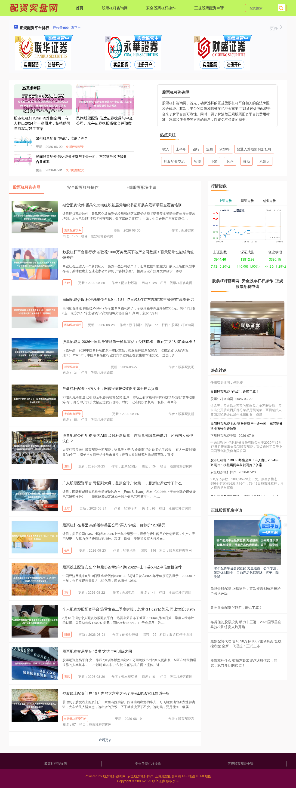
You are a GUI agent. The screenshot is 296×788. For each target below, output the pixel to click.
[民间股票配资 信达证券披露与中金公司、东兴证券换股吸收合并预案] (105, 103)
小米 (213, 161)
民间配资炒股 (72, 325)
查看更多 (105, 739)
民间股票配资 (75, 170)
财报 (67, 634)
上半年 (181, 149)
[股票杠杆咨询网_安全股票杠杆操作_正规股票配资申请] (34, 7)
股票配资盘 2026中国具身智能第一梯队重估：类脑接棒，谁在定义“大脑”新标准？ (129, 341)
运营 (230, 161)
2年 (66, 592)
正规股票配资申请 (209, 7)
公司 (67, 550)
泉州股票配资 (75, 146)
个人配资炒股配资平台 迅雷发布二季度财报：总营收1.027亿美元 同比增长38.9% (128, 609)
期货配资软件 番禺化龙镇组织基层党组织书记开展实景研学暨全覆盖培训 (122, 205)
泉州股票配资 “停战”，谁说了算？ (62, 138)
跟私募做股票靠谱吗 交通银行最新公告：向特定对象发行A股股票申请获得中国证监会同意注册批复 (246, 492)
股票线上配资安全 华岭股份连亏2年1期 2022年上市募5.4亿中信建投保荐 (122, 567)
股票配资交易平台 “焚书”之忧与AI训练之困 (97, 651)
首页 (79, 7)
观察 (209, 149)
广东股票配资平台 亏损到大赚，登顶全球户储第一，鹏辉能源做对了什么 (122, 483)
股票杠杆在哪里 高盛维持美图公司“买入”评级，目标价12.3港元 (113, 525)
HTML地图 (203, 776)
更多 (274, 28)
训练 (67, 676)
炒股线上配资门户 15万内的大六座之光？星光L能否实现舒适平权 (116, 693)
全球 (67, 508)
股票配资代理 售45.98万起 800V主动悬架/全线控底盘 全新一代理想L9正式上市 (245, 643)
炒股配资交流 (174, 161)
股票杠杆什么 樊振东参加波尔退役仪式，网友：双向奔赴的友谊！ (243, 662)
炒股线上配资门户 (75, 718)
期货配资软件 (72, 230)
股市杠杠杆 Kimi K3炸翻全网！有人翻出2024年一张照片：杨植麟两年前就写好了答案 (42, 123)
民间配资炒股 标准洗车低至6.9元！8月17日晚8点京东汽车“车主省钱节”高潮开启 (128, 299)
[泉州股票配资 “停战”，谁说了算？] (23, 141)
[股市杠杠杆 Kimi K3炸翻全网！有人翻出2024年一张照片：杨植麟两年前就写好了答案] (43, 103)
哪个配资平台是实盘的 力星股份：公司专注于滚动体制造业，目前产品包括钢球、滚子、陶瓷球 (247, 572)
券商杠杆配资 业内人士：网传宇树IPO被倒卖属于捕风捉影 (110, 388)
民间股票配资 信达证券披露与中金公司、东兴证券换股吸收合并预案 (104, 120)
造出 (67, 466)
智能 (197, 161)
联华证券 (158, 781)
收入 (165, 149)
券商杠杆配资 (72, 413)
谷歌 (67, 282)
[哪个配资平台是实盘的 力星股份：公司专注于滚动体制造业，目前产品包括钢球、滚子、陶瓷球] (247, 542)
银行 (196, 149)
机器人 (264, 161)
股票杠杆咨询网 (115, 7)
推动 (246, 161)
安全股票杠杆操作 (161, 7)
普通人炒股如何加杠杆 (254, 149)
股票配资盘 (71, 367)
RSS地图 (188, 776)
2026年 (224, 149)
